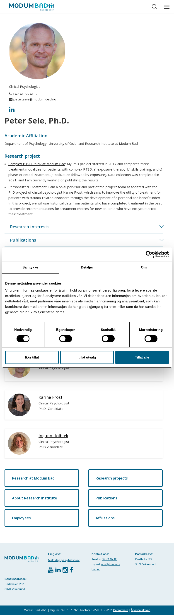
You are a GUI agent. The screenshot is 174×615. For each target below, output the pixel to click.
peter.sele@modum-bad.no (34, 99)
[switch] (65, 338)
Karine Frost (51, 397)
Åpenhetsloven (140, 610)
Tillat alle (142, 357)
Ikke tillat (32, 357)
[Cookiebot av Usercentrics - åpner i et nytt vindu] (149, 254)
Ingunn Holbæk (53, 435)
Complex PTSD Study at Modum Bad (36, 163)
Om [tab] (144, 267)
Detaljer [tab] (87, 267)
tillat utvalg (87, 357)
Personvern (120, 610)
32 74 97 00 (109, 559)
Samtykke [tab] (30, 267)
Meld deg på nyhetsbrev (64, 560)
